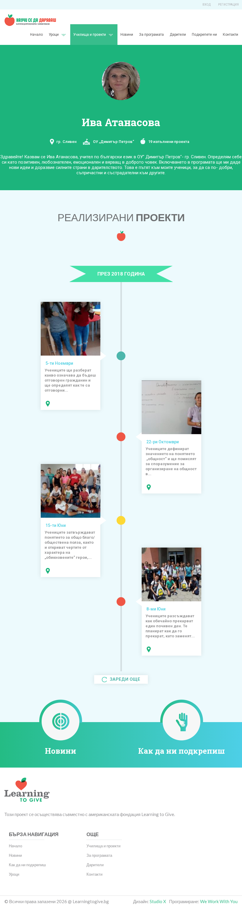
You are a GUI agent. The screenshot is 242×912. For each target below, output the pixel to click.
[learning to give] (27, 794)
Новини (126, 34)
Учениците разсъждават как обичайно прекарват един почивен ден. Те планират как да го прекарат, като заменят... (170, 626)
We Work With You (219, 901)
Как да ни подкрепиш (181, 751)
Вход (206, 4)
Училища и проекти (89, 34)
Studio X (158, 901)
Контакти (230, 34)
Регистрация (228, 4)
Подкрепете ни (204, 34)
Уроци (14, 874)
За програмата (151, 34)
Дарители (178, 34)
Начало (36, 34)
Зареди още (124, 679)
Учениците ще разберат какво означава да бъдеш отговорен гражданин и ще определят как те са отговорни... (70, 380)
